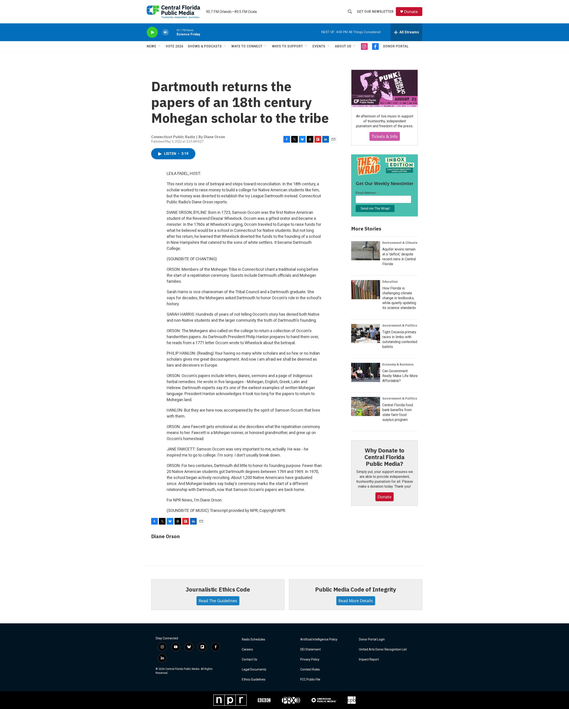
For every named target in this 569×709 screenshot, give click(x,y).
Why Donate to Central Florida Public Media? (385, 456)
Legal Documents (254, 669)
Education (390, 282)
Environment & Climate (399, 243)
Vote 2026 (174, 46)
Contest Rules (310, 669)
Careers (247, 649)
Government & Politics (399, 325)
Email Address (367, 193)
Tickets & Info (385, 136)
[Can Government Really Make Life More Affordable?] (365, 372)
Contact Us (249, 659)
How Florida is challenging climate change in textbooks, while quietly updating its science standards (399, 298)
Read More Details (356, 600)
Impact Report (369, 659)
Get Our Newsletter (375, 11)
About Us (343, 46)
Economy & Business (398, 364)
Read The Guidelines (218, 600)
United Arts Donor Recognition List (383, 649)
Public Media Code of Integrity (355, 589)
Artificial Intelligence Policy (318, 639)
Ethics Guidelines (253, 679)
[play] (152, 32)
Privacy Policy (309, 659)
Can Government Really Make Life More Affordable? (400, 376)
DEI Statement (310, 649)
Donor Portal (396, 46)
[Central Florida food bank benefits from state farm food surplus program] (365, 406)
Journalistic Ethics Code (218, 589)
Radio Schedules (253, 639)
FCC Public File (310, 679)
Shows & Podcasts (205, 46)
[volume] (165, 32)
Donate (411, 11)
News (151, 46)
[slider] (172, 32)
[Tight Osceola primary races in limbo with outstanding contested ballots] (365, 333)
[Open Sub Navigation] (159, 46)
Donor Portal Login (372, 639)
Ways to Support (287, 46)
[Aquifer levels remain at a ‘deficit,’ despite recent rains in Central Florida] (365, 250)
